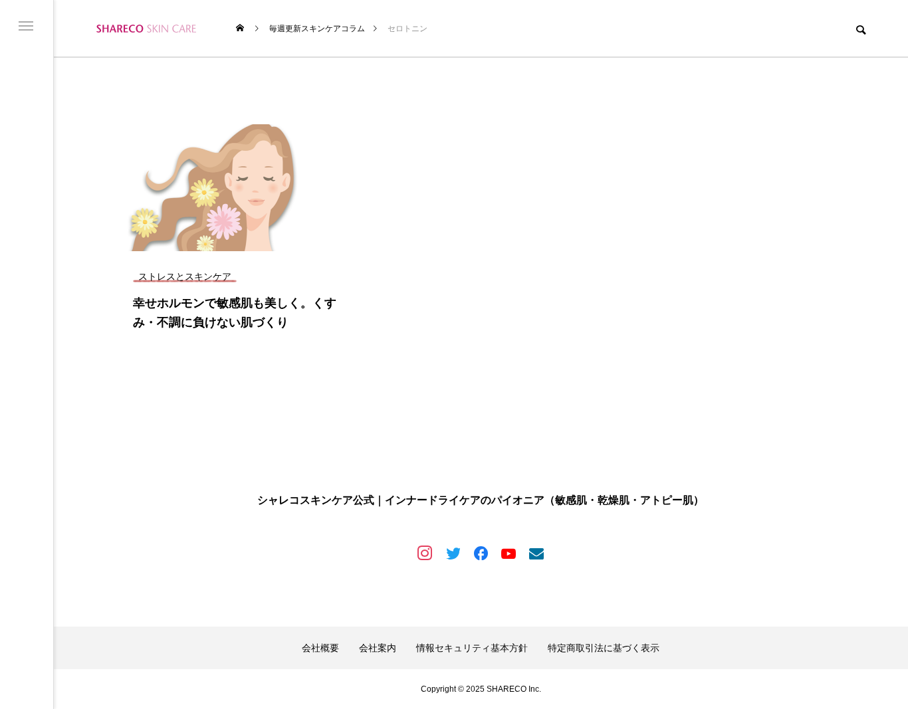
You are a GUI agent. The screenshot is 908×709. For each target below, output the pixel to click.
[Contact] (536, 553)
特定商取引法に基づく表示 (603, 648)
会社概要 (320, 648)
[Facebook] (480, 553)
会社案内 (377, 648)
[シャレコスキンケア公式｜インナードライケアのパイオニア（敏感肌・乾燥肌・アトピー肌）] (146, 28)
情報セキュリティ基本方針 (472, 648)
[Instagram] (424, 553)
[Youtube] (508, 553)
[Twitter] (452, 553)
